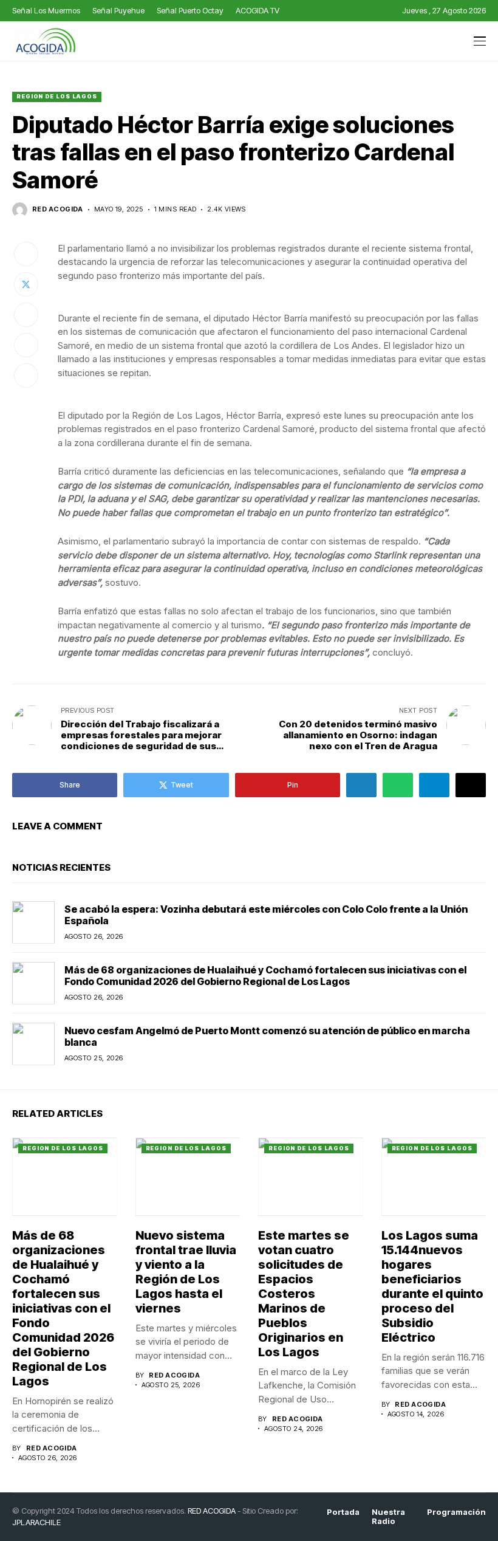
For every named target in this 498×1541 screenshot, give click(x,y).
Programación (456, 1512)
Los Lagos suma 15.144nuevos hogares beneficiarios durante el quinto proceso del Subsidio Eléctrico (432, 1286)
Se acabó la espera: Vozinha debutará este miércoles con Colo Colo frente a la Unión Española (266, 915)
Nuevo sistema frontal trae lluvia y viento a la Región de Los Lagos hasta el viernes (185, 1272)
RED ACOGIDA (212, 1510)
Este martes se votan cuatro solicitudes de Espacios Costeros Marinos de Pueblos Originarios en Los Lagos (303, 1293)
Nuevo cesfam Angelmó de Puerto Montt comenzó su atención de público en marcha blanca (267, 1036)
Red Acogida (57, 209)
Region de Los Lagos (56, 96)
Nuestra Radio (388, 1517)
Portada (343, 1512)
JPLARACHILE (36, 1522)
